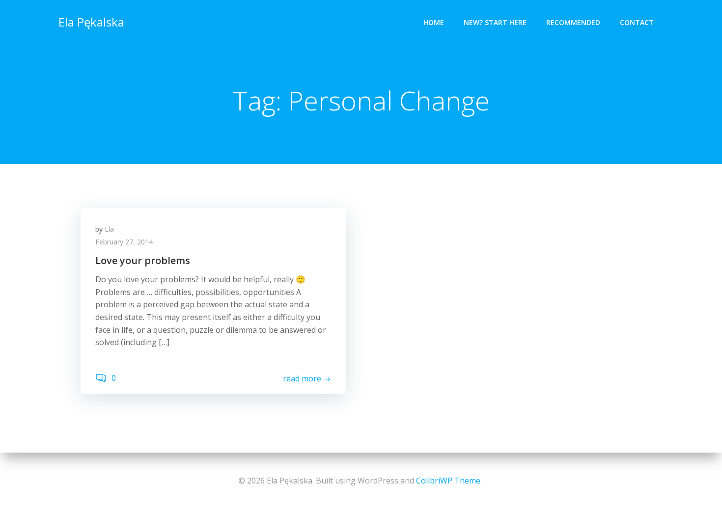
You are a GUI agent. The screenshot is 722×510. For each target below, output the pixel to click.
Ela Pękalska (91, 22)
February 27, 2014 (124, 241)
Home (433, 22)
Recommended (573, 22)
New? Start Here (495, 22)
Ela (109, 229)
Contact (637, 22)
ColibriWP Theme (448, 480)
